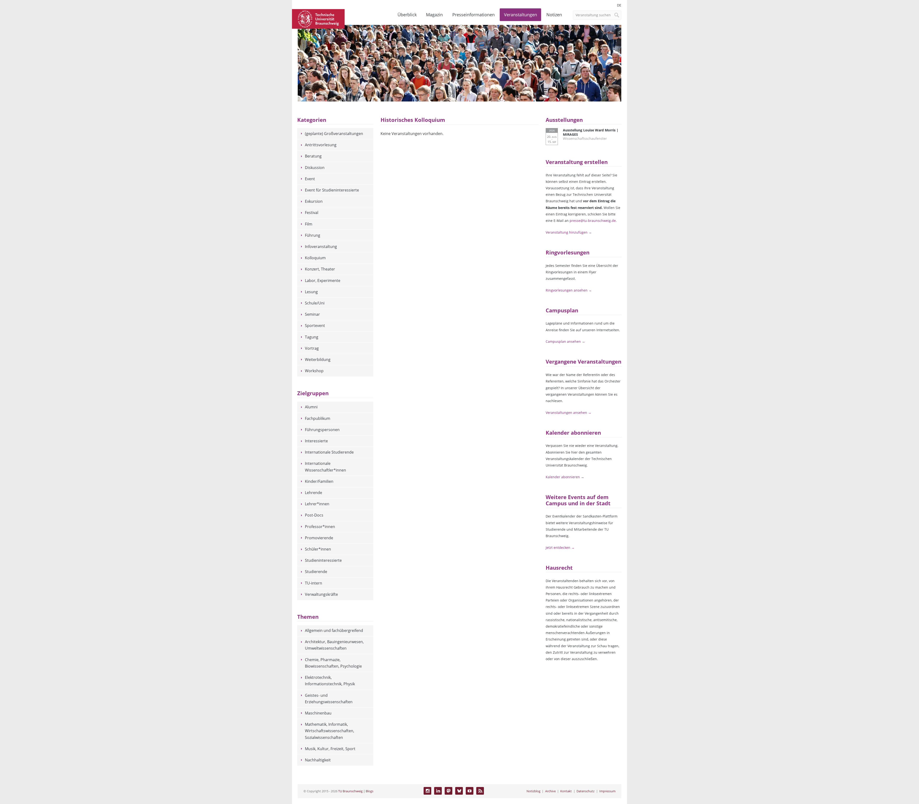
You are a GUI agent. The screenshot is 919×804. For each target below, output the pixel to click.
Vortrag (312, 348)
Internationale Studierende (329, 452)
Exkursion (314, 201)
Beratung (313, 156)
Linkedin (438, 791)
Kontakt (566, 791)
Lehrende (313, 492)
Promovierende (319, 537)
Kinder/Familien (319, 481)
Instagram (427, 791)
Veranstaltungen (520, 14)
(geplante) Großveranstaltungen (334, 133)
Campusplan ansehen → (565, 341)
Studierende (316, 571)
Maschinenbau (318, 713)
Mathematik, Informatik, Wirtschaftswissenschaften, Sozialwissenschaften (329, 731)
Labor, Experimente (322, 280)
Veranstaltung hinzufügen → (569, 232)
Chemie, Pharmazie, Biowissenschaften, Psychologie (333, 663)
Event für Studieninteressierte (332, 190)
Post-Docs (314, 515)
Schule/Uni (315, 303)
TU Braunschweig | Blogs (355, 791)
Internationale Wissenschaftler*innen (325, 466)
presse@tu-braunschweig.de (593, 220)
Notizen (554, 14)
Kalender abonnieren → (565, 477)
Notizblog (533, 791)
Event (310, 178)
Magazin (434, 14)
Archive (550, 791)
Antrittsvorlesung (320, 144)
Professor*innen (320, 526)
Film (308, 224)
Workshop (314, 370)
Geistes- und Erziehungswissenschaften (329, 698)
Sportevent (315, 325)
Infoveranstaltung (321, 246)
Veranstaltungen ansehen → (568, 412)
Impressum (607, 791)
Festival (311, 212)
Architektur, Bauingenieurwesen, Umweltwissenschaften (334, 645)
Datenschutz (585, 791)
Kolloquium (315, 257)
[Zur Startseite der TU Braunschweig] (318, 18)
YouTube (469, 791)
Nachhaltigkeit (318, 760)
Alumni (311, 407)
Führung (312, 235)
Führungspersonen (322, 429)
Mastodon (448, 791)
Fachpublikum (317, 418)
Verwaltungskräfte (321, 594)
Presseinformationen (473, 14)
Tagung (311, 337)
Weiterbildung (318, 359)
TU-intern (313, 583)
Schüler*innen (318, 549)
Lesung (311, 291)
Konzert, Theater (320, 269)
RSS (480, 791)
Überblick (407, 14)
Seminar (312, 314)
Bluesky (459, 791)
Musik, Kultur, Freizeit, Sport (330, 748)
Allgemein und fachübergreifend (334, 630)
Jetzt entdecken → (560, 547)
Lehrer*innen (317, 503)
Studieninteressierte (323, 560)
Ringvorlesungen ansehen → (569, 290)
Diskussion (315, 167)
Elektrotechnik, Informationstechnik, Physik (330, 680)
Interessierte (316, 441)
